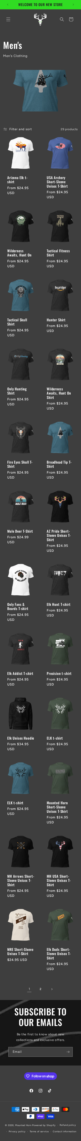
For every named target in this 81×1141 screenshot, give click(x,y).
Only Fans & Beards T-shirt (17, 606)
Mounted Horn (23, 1125)
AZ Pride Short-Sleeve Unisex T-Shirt (59, 535)
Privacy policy (17, 1131)
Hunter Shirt (56, 320)
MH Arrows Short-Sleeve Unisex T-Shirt (20, 880)
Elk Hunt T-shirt (58, 604)
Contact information (64, 1131)
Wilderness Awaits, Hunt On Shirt (59, 393)
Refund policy (68, 1125)
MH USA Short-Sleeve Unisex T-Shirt (59, 880)
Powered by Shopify (44, 1125)
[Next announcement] (73, 4)
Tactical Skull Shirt (17, 322)
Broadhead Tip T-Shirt (59, 464)
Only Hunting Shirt (17, 391)
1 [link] (29, 989)
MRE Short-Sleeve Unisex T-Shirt (20, 951)
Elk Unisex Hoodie (20, 738)
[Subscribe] (67, 1052)
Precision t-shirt (59, 673)
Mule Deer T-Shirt (20, 531)
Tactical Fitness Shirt (58, 253)
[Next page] (51, 989)
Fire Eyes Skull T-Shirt (20, 464)
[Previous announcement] (7, 4)
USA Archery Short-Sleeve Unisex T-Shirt (57, 182)
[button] (8, 19)
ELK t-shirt (55, 738)
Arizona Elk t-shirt (17, 180)
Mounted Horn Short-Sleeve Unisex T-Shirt (57, 807)
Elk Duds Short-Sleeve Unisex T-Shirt (59, 953)
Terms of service (39, 1131)
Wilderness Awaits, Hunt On (19, 253)
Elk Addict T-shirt (20, 673)
